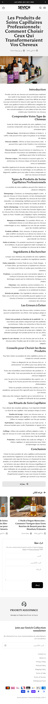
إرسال (37, 585)
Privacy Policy (41, 662)
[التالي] (2, 2)
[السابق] (45, 2)
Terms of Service (34, 549)
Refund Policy (41, 665)
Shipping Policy (40, 669)
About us (42, 658)
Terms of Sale (41, 673)
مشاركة (22, 484)
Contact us (42, 654)
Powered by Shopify (34, 697)
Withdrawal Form (39, 681)
